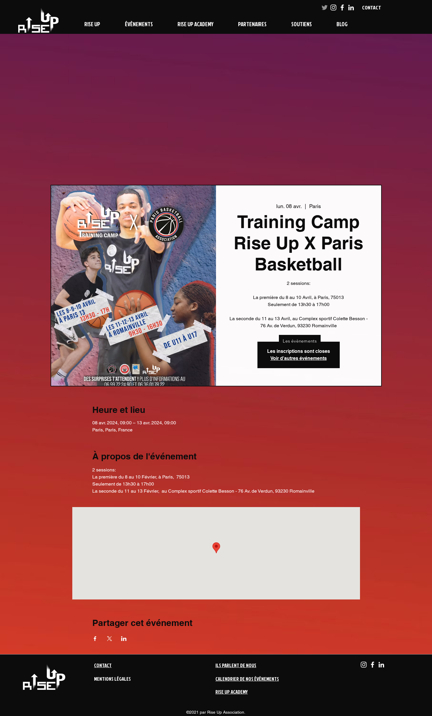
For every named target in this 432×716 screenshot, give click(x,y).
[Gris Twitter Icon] (325, 7)
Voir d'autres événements (298, 358)
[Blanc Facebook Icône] (342, 7)
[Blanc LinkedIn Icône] (351, 7)
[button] (92, 24)
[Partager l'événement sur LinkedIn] (124, 638)
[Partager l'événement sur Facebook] (95, 638)
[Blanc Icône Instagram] (333, 7)
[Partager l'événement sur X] (109, 638)
